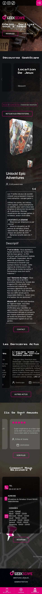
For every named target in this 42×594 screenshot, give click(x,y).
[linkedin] (13, 4)
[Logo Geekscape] (13, 17)
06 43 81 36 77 (15, 489)
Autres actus (21, 394)
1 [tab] (21, 170)
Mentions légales (21, 578)
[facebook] (4, 4)
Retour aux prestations (17, 114)
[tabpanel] (30, 164)
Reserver (10, 33)
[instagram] (9, 4)
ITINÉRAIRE (21, 592)
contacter (27, 33)
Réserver (21, 540)
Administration (21, 582)
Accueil (5, 105)
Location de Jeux (14, 105)
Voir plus (21, 455)
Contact (21, 329)
